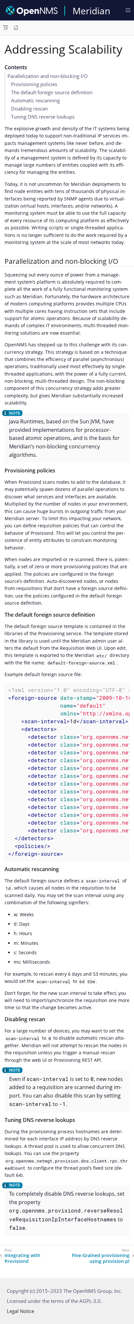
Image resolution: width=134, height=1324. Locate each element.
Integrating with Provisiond (22, 1258)
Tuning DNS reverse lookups (42, 116)
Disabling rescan (29, 108)
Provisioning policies (34, 84)
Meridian (91, 11)
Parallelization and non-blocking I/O (47, 76)
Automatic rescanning (35, 100)
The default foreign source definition (51, 92)
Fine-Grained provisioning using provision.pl (100, 1258)
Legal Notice (20, 1311)
